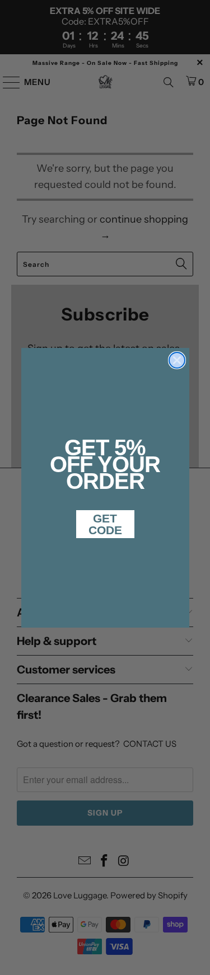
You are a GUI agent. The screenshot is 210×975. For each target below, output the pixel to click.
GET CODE (105, 524)
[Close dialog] (177, 360)
